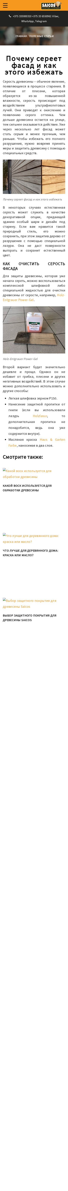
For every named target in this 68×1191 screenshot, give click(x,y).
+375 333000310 (21, 16)
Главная (21, 36)
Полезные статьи (41, 36)
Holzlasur (40, 416)
